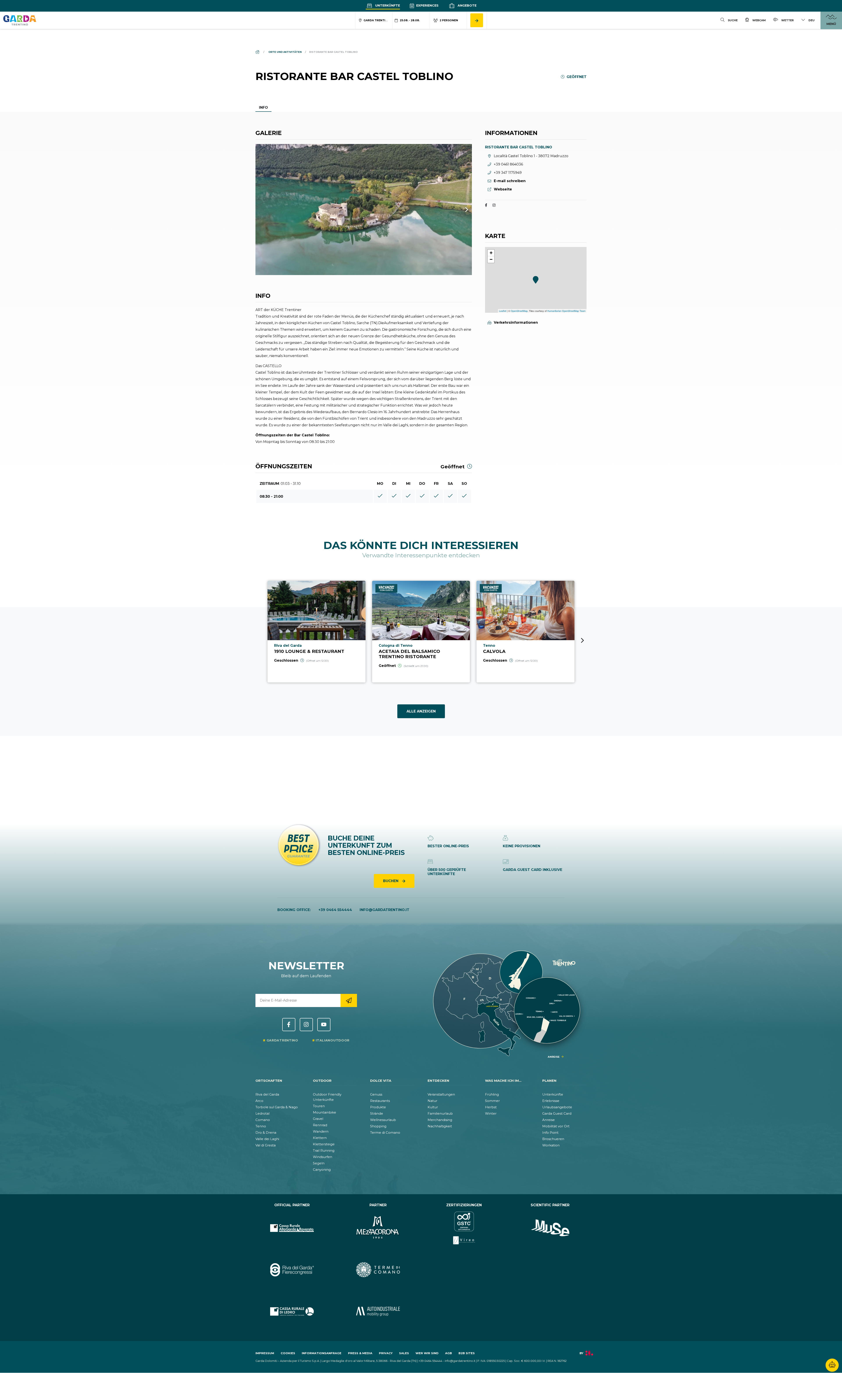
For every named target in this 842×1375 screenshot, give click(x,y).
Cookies (288, 1353)
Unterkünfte (387, 5)
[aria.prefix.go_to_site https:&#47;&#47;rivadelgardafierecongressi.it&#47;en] (291, 1269)
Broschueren (553, 1139)
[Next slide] (582, 640)
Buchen (391, 881)
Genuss (376, 1094)
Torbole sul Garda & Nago (276, 1107)
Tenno (260, 1126)
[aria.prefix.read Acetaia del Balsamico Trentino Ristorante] (421, 631)
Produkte (378, 1107)
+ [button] (491, 253)
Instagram (306, 1024)
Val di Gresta (265, 1145)
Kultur (433, 1107)
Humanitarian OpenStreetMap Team (566, 311)
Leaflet (502, 311)
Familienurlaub (440, 1113)
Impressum (264, 1353)
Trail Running (323, 1150)
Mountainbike (324, 1112)
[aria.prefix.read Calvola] (525, 631)
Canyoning (322, 1169)
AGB (448, 1353)
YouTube (323, 1024)
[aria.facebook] (486, 206)
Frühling (492, 1094)
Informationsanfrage (321, 1353)
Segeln (319, 1163)
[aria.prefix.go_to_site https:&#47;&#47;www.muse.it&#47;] (550, 1228)
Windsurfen (322, 1157)
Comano (262, 1120)
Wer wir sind (427, 1353)
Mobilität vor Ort (555, 1126)
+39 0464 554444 (335, 910)
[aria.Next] (461, 209)
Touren (319, 1106)
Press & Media (360, 1353)
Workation (551, 1145)
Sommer (492, 1101)
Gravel (318, 1119)
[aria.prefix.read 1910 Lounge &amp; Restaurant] (317, 631)
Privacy (385, 1353)
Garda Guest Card (556, 1113)
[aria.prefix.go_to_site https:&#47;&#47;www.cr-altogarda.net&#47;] (291, 1228)
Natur (432, 1101)
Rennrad (320, 1125)
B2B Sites (466, 1353)
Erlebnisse (550, 1101)
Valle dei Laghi (267, 1139)
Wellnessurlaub (383, 1120)
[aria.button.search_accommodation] (476, 20)
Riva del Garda (267, 1094)
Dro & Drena (265, 1132)
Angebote (466, 5)
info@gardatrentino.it (384, 910)
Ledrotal (262, 1113)
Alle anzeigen (421, 711)
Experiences (427, 5)
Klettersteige (324, 1144)
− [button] (491, 259)
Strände (376, 1113)
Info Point (550, 1132)
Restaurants (380, 1101)
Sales (404, 1353)
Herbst (491, 1107)
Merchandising (440, 1120)
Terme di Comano (385, 1132)
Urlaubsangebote (557, 1107)
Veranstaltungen (441, 1094)
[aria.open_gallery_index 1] (363, 209)
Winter (490, 1113)
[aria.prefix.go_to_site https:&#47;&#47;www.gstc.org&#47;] (464, 1228)
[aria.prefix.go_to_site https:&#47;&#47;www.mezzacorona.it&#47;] (378, 1228)
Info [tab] (263, 107)
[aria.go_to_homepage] (19, 20)
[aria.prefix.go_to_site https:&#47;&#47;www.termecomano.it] (378, 1269)
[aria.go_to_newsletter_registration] (349, 1000)
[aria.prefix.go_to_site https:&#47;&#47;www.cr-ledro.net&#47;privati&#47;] (291, 1311)
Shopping (378, 1126)
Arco (259, 1101)
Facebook (288, 1024)
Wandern (320, 1131)
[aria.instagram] (494, 206)
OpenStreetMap (519, 311)
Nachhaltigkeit (440, 1126)
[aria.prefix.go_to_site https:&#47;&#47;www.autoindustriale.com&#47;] (378, 1311)
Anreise (548, 1120)
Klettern (320, 1138)
